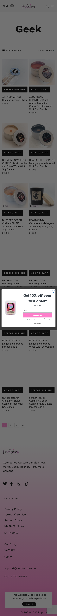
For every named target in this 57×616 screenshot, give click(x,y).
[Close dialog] (53, 291)
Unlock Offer (37, 315)
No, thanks (37, 323)
